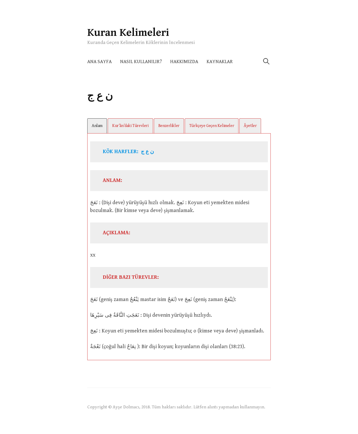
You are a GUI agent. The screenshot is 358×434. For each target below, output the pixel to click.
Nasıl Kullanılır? (141, 61)
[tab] (97, 125)
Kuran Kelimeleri (128, 32)
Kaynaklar (220, 61)
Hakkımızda (184, 61)
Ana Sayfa (99, 61)
